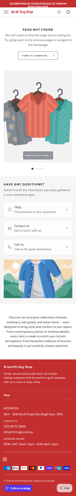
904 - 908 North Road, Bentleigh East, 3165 (33, 414)
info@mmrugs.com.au (18, 432)
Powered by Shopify (44, 480)
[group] (38, 116)
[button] (59, 12)
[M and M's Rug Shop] (22, 12)
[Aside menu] (7, 12)
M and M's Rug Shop (22, 480)
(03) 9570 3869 (14, 426)
